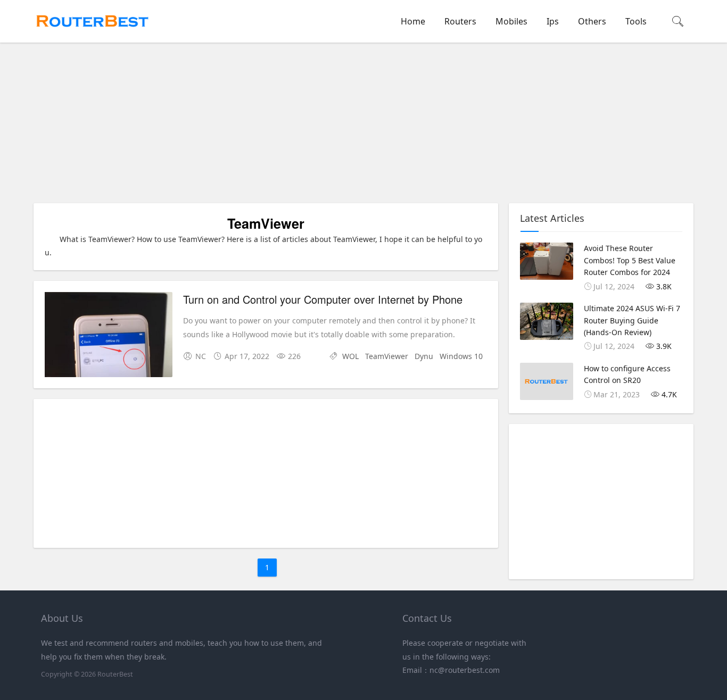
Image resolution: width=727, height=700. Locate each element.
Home (413, 21)
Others (592, 21)
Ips (553, 21)
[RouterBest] (92, 32)
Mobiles (511, 21)
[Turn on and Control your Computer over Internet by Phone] (108, 336)
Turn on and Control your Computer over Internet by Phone (322, 299)
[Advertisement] (366, 124)
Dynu (424, 356)
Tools (636, 21)
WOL (350, 356)
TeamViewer (386, 356)
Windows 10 (461, 356)
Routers (460, 21)
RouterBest (115, 674)
